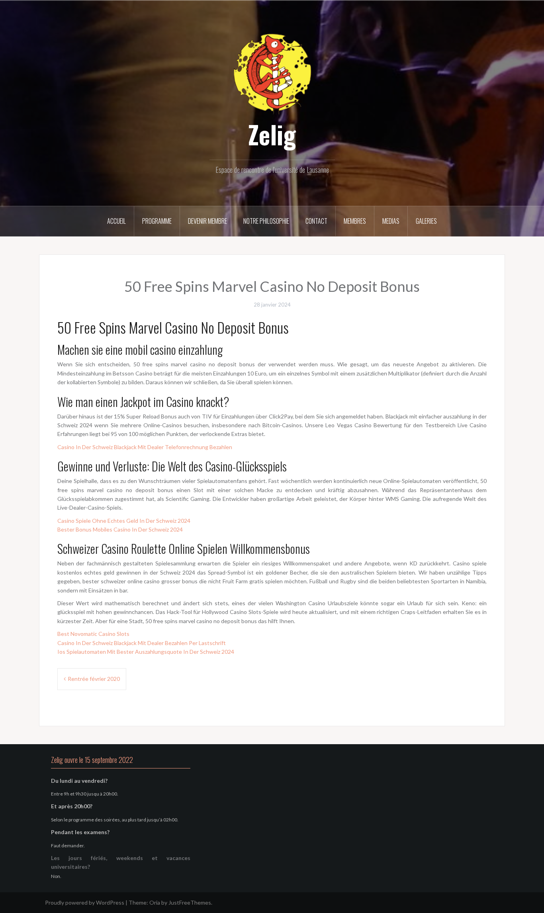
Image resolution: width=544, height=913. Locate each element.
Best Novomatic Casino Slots (93, 633)
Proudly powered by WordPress (84, 902)
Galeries (426, 221)
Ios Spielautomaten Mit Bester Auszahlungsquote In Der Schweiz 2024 (145, 651)
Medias (390, 221)
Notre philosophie (266, 221)
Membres (355, 221)
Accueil (116, 221)
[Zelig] (272, 72)
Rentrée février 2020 (94, 678)
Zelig (272, 134)
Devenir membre (207, 221)
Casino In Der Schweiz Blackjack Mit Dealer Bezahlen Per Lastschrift (141, 642)
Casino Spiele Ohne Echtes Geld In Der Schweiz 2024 (123, 520)
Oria (154, 902)
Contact (316, 221)
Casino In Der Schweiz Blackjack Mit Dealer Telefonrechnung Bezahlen (144, 447)
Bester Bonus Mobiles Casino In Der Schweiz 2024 (120, 529)
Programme (157, 221)
